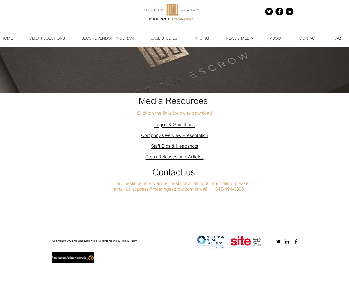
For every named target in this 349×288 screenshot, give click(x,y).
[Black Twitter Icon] (278, 241)
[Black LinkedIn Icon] (287, 241)
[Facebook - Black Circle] (279, 11)
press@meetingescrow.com (165, 189)
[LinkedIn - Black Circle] (289, 11)
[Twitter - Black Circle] (269, 11)
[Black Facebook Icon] (296, 241)
